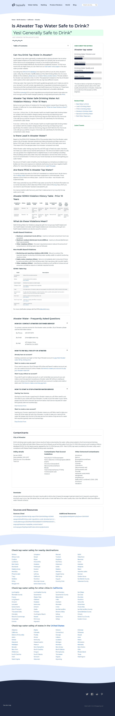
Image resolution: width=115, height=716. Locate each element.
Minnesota (81, 642)
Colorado (36, 632)
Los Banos (15, 562)
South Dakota (38, 654)
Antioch (36, 607)
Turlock (58, 557)
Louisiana (58, 639)
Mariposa (80, 566)
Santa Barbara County (84, 611)
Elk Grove (37, 619)
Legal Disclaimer (44, 694)
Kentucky (37, 639)
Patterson (59, 564)
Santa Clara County (40, 583)
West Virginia (16, 659)
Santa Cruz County (83, 616)
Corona (14, 621)
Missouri (36, 644)
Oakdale (80, 564)
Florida (36, 635)
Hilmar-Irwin (15, 557)
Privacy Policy (29, 694)
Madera (58, 569)
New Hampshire (39, 647)
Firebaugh (37, 566)
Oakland (36, 599)
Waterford (81, 557)
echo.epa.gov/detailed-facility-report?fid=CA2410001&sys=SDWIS (33, 516)
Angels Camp (60, 574)
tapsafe (20, 5)
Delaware (81, 632)
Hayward (36, 621)
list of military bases (19, 175)
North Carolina (38, 649)
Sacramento (37, 594)
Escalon (36, 569)
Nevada (14, 647)
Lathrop (36, 574)
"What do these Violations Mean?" (56, 107)
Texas (79, 654)
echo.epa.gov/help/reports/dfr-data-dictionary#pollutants (31, 527)
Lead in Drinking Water (83, 106)
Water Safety (33, 5)
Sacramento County (62, 594)
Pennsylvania (60, 652)
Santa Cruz (59, 616)
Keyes (35, 559)
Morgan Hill (15, 583)
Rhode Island (82, 652)
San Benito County (83, 579)
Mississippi (15, 644)
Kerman (80, 574)
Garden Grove (82, 619)
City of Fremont (16, 609)
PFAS (63, 94)
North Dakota (60, 649)
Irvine (57, 607)
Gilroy (13, 581)
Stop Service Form (20, 421)
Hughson (59, 559)
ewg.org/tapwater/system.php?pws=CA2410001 (74, 516)
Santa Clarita (16, 607)
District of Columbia (18, 635)
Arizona (58, 630)
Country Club (60, 581)
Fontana (36, 611)
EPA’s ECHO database (29, 72)
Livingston (37, 554)
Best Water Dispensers (83, 116)
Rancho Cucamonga (18, 616)
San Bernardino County (85, 609)
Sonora (36, 571)
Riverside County (17, 594)
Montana (58, 644)
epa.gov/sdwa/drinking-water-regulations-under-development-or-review (36, 519)
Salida (57, 566)
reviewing (23, 92)
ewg (55, 185)
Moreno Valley (60, 611)
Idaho (13, 637)
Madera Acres (16, 569)
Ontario (80, 614)
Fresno (14, 597)
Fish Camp (59, 576)
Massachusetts (38, 642)
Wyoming (59, 659)
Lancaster (15, 604)
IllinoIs (36, 637)
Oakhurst (37, 576)
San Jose (80, 594)
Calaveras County (83, 581)
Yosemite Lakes (82, 571)
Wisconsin (37, 659)
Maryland (15, 642)
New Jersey (59, 647)
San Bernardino (60, 609)
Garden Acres (82, 576)
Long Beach (15, 599)
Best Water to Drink (82, 104)
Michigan (58, 642)
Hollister (14, 579)
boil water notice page (52, 66)
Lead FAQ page (50, 166)
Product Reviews (56, 5)
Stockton (37, 579)
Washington (81, 657)
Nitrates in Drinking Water (84, 111)
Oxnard (14, 602)
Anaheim (58, 602)
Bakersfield (59, 597)
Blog (74, 5)
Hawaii (80, 635)
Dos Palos (59, 562)
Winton (14, 554)
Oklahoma (15, 652)
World (67, 5)
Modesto (36, 564)
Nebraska (80, 644)
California (57, 588)
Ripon (79, 569)
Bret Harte (15, 564)
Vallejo (58, 619)
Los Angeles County (40, 592)
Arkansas (80, 630)
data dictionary (44, 309)
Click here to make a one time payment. (34, 383)
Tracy (13, 576)
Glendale (15, 614)
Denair (36, 557)
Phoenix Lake (16, 574)
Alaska (36, 630)
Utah (13, 657)
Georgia (58, 635)
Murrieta (80, 597)
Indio (57, 599)
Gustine (14, 559)
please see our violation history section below (43, 76)
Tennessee (59, 654)
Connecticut (60, 632)
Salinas (58, 614)
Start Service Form (20, 406)
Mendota (14, 571)
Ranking (44, 5)
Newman (80, 559)
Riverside (58, 604)
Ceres (79, 562)
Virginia (58, 657)
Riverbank (15, 566)
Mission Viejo (37, 597)
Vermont (36, 657)
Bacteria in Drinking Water (84, 113)
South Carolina (16, 654)
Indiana (58, 637)
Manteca (58, 571)
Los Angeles (15, 592)
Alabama (14, 630)
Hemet (36, 616)
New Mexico (81, 647)
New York (15, 649)
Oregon (36, 652)
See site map (7, 705)
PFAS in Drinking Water (83, 109)
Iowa (79, 637)
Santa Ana (37, 604)
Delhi (79, 554)
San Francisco (60, 592)
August (58, 579)
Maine (79, 639)
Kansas (14, 639)
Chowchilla (37, 562)
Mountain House (39, 581)
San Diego (81, 592)
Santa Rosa (81, 604)
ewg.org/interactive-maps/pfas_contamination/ (27, 524)
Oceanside (15, 619)
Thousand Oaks (17, 611)
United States (57, 626)
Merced (58, 554)
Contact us (16, 694)
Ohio (79, 649)
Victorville (81, 602)
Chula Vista (81, 607)
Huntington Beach (40, 614)
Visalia (35, 609)
